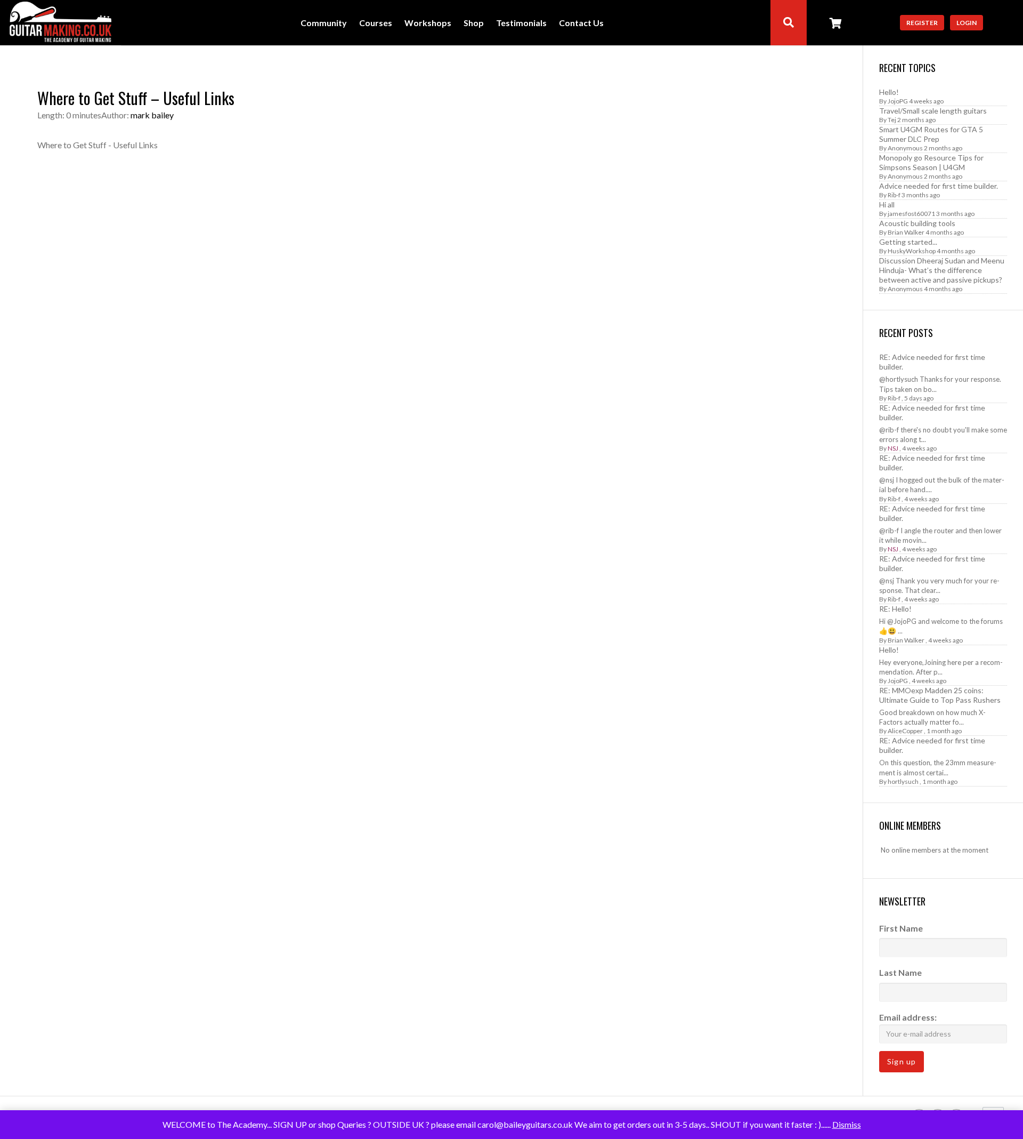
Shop (474, 23)
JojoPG (898, 101)
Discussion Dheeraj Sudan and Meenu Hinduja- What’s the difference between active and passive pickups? (941, 270)
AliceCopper (905, 731)
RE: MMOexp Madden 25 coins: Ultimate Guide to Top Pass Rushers (940, 695)
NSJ (893, 448)
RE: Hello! (895, 608)
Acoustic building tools (917, 223)
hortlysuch (903, 781)
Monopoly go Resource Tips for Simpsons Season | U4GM (931, 162)
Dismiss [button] (846, 1124)
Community (324, 23)
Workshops (427, 23)
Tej (892, 120)
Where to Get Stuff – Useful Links (135, 98)
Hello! (889, 92)
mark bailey (152, 115)
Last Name (900, 972)
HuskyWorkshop (912, 251)
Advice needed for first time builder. (938, 185)
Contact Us (581, 23)
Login (966, 23)
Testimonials (521, 23)
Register (922, 23)
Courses (375, 23)
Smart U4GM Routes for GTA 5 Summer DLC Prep (931, 134)
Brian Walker (906, 232)
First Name (901, 928)
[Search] (788, 22)
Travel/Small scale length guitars (933, 110)
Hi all (887, 204)
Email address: (908, 1017)
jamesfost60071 (911, 214)
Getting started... (908, 241)
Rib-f (894, 195)
